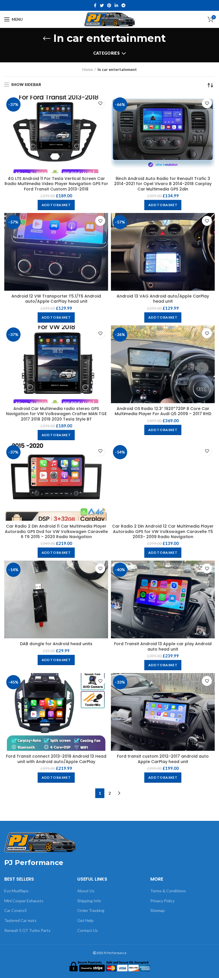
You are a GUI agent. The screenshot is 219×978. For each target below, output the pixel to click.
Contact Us (87, 930)
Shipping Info (89, 900)
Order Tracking (90, 910)
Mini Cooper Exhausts (23, 900)
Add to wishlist (100, 103)
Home (87, 69)
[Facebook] (95, 5)
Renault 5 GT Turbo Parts (27, 930)
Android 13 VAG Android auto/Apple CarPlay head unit (163, 299)
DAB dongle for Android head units (56, 643)
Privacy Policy (162, 900)
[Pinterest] (109, 5)
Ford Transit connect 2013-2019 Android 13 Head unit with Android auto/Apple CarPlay (56, 759)
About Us (85, 890)
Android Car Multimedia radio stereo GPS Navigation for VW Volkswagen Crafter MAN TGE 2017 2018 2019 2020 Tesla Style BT (56, 414)
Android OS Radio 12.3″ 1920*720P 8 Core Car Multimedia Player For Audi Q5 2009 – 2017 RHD (163, 411)
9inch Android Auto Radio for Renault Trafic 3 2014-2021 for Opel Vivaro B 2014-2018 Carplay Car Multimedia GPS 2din (163, 184)
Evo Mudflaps (16, 890)
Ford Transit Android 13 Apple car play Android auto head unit (163, 646)
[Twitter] (102, 5)
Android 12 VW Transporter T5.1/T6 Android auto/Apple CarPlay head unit (56, 299)
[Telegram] (123, 5)
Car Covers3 (15, 910)
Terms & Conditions (168, 890)
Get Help (85, 920)
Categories (106, 53)
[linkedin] (116, 5)
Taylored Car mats (20, 920)
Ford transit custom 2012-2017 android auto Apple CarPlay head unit (163, 759)
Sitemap (157, 910)
